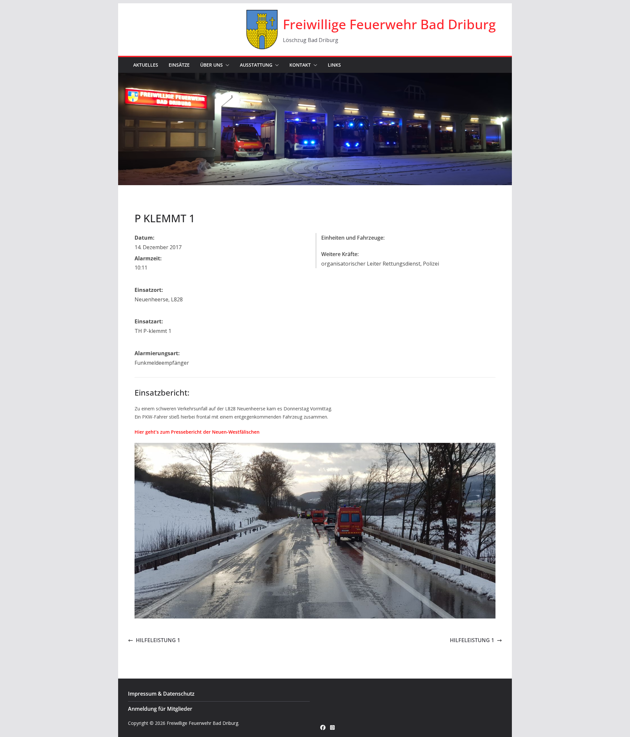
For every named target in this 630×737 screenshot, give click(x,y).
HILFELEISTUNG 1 (158, 640)
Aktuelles (145, 65)
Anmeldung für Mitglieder (160, 708)
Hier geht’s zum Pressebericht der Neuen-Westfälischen (197, 432)
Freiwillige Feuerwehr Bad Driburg (389, 24)
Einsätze (179, 65)
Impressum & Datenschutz (161, 693)
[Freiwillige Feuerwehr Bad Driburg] (315, 77)
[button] (226, 65)
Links (334, 65)
